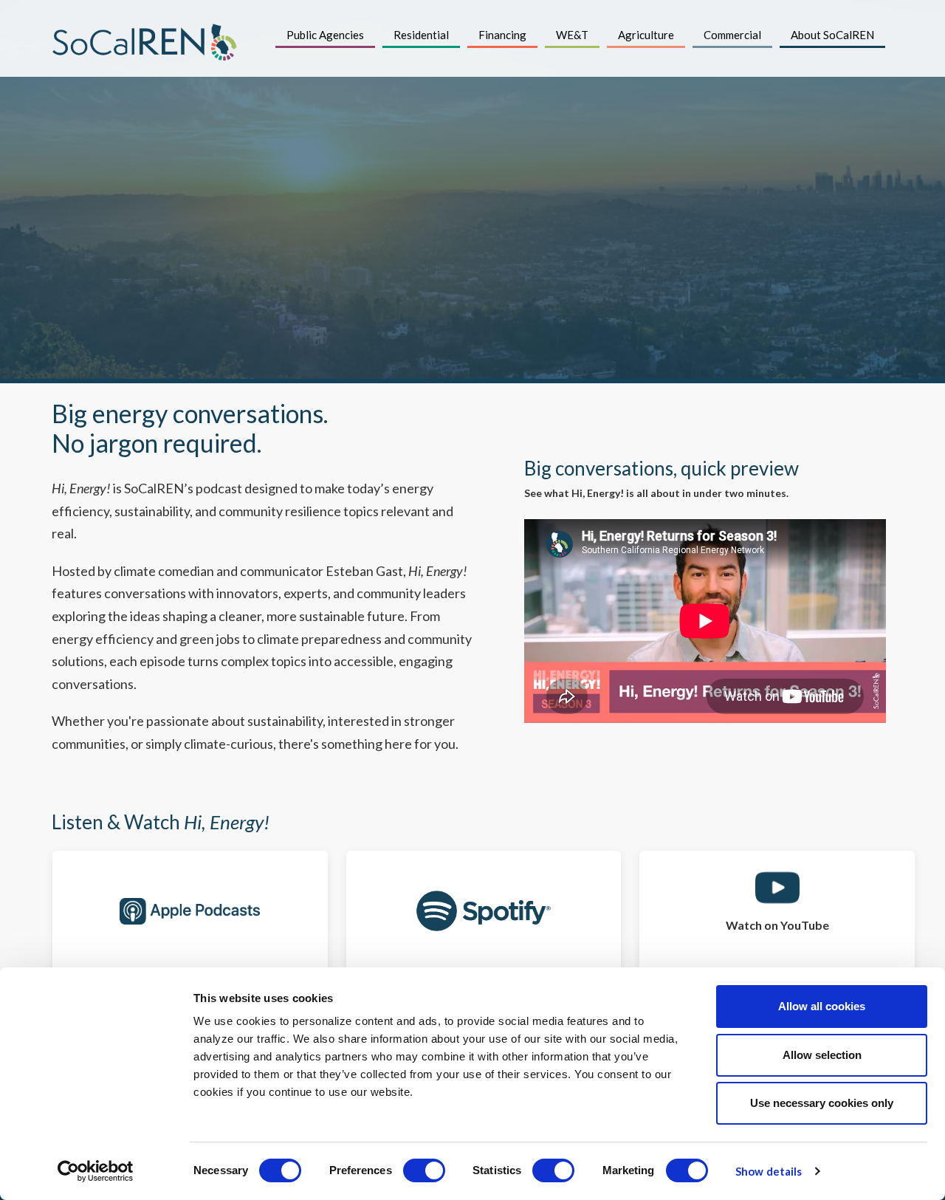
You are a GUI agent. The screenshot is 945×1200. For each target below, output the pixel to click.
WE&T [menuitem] (572, 34)
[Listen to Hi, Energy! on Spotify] (484, 911)
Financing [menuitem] (502, 34)
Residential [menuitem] (421, 34)
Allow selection (822, 1055)
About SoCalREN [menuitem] (832, 34)
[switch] (424, 1170)
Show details (768, 1171)
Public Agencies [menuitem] (325, 34)
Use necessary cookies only (821, 1103)
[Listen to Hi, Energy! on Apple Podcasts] (190, 911)
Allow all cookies (821, 1006)
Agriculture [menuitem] (646, 34)
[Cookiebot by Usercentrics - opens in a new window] (95, 1171)
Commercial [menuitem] (732, 34)
